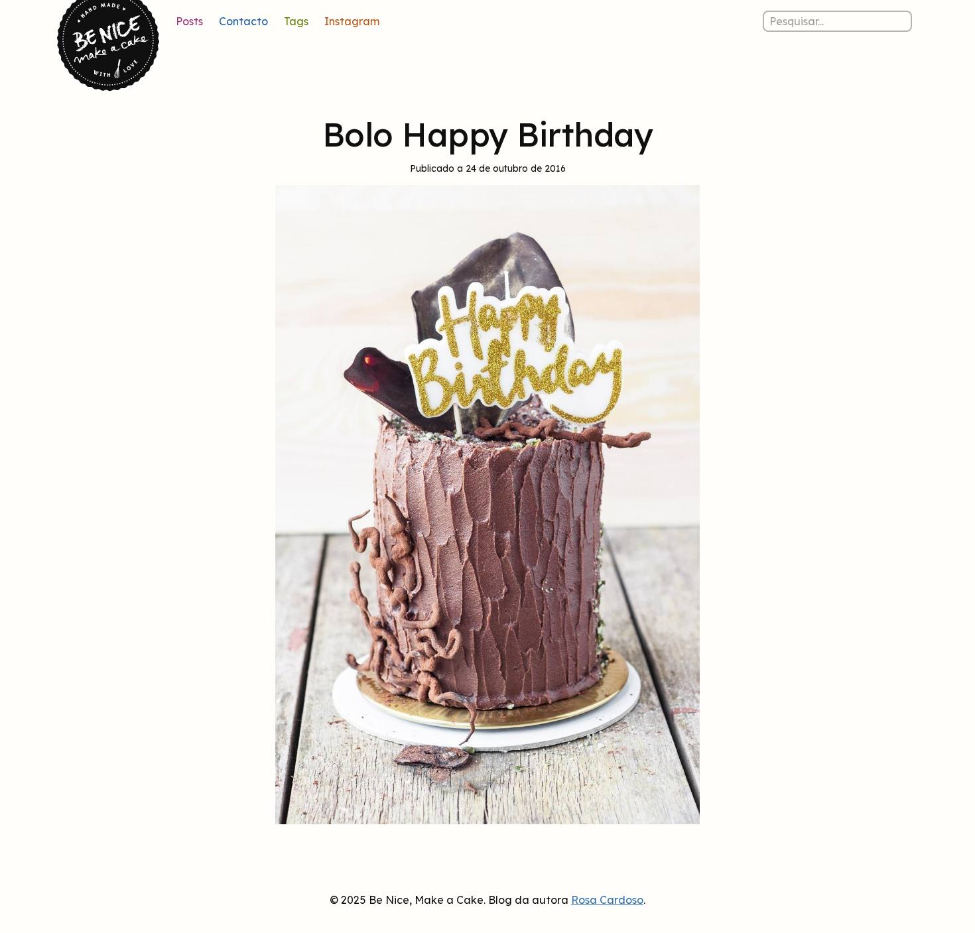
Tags (296, 21)
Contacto (243, 21)
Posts (189, 21)
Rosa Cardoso (607, 899)
